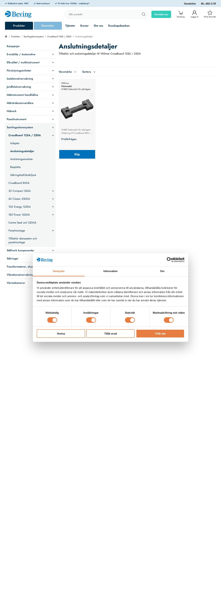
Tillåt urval (110, 333)
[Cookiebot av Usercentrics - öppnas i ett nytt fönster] (169, 259)
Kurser (84, 26)
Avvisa (61, 333)
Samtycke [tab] (59, 271)
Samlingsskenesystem (34, 36)
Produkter (19, 26)
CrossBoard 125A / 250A (59, 36)
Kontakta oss (161, 14)
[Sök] (143, 14)
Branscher (48, 26)
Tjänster (70, 26)
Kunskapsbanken (119, 26)
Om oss (98, 26)
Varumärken (190, 3)
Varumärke (65, 72)
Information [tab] (110, 271)
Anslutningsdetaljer (84, 36)
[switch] (91, 320)
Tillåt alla (160, 333)
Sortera (86, 72)
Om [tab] (162, 271)
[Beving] (18, 15)
